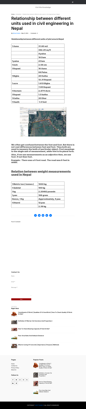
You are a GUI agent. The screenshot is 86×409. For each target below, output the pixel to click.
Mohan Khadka (16, 33)
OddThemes (39, 405)
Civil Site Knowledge (43, 7)
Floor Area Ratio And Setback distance (31, 335)
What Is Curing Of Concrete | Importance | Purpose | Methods (38, 345)
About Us (13, 369)
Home (13, 14)
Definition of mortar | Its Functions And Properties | (35, 321)
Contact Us (14, 365)
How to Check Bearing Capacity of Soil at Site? (34, 329)
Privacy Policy (15, 367)
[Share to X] (39, 215)
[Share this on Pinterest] (43, 215)
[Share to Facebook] (35, 215)
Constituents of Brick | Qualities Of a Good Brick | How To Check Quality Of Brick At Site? (45, 313)
